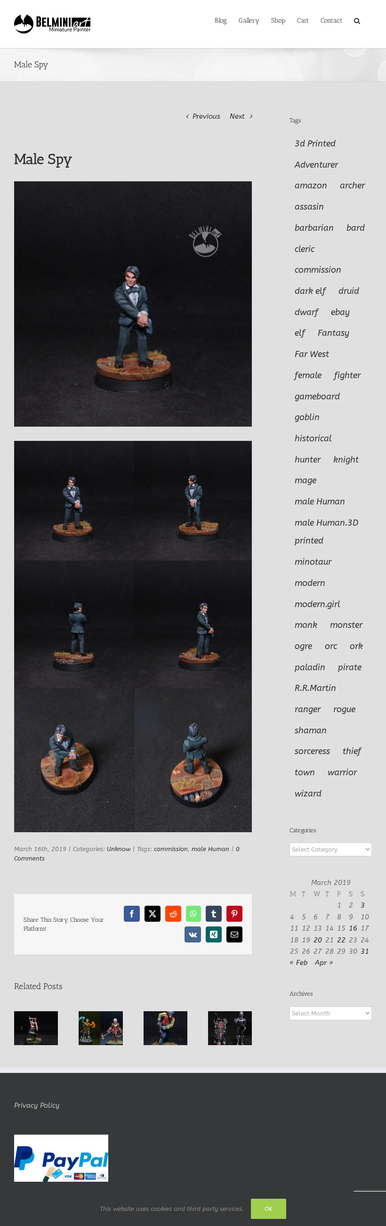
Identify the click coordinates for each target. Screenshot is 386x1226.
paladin (310, 667)
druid (348, 291)
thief (352, 751)
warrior (342, 772)
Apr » (324, 962)
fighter (347, 375)
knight (346, 460)
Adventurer (316, 165)
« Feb (299, 962)
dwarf (306, 312)
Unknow (118, 849)
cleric (304, 249)
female (308, 375)
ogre (303, 646)
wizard (308, 793)
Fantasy (333, 333)
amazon (311, 185)
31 (365, 951)
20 (318, 940)
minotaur (313, 562)
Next (237, 116)
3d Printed (315, 143)
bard (355, 228)
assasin (309, 207)
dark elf (310, 291)
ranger (308, 709)
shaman (311, 730)
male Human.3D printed (326, 532)
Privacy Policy (36, 1105)
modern (310, 583)
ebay (340, 312)
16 (353, 928)
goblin (307, 417)
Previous (206, 116)
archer (352, 185)
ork (356, 646)
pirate (350, 667)
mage (305, 480)
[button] (357, 20)
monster (346, 625)
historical (313, 438)
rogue (344, 709)
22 (341, 940)
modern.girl (317, 604)
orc (331, 646)
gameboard (317, 396)
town (305, 772)
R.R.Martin (315, 688)
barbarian (314, 228)
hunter (308, 460)
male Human (210, 849)
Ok (269, 1209)
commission (171, 849)
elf (300, 333)
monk (306, 625)
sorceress (312, 751)
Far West (312, 354)
